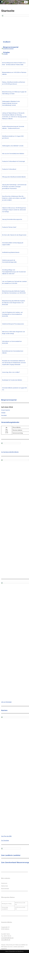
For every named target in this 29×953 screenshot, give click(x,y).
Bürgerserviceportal (10, 47)
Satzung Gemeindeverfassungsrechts (12, 219)
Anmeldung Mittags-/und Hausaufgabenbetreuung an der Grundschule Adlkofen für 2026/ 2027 (14, 271)
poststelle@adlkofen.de (7, 938)
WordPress (21, 951)
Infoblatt (3, 412)
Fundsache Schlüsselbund (9, 169)
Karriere (4, 710)
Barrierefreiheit (5, 888)
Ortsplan (6, 52)
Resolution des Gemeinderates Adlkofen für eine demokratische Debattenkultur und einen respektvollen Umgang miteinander (14, 362)
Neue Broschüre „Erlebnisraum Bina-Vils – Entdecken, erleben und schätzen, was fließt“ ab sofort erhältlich (14, 198)
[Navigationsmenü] (26, 2)
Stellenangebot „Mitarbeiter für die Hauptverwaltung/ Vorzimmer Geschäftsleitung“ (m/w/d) (11, 103)
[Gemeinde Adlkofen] (6, 2)
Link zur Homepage (6, 702)
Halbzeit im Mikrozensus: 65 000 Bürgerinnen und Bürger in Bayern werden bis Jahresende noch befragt (14, 209)
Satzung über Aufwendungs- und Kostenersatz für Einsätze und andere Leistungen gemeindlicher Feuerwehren (14, 186)
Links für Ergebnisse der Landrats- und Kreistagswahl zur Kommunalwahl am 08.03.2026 (12, 314)
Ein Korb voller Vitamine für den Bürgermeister (14, 235)
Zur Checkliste (5, 840)
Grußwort (6, 42)
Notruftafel (4, 415)
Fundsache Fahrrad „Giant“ (9, 227)
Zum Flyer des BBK (6, 836)
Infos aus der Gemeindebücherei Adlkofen (13, 153)
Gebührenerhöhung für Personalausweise (13, 324)
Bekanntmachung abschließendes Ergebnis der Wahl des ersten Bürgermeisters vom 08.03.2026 (13, 302)
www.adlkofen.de (5, 939)
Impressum (4, 883)
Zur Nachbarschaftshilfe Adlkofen (10, 452)
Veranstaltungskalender (10, 422)
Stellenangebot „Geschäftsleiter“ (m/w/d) (12, 145)
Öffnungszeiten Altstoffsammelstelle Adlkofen (14, 177)
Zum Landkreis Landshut (10, 855)
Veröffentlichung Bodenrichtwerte (10, 252)
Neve (6, 951)
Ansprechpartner (5, 410)
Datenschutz (4, 886)
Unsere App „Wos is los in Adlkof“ (11, 372)
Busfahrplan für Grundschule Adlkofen (12, 380)
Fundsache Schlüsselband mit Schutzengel (13, 161)
